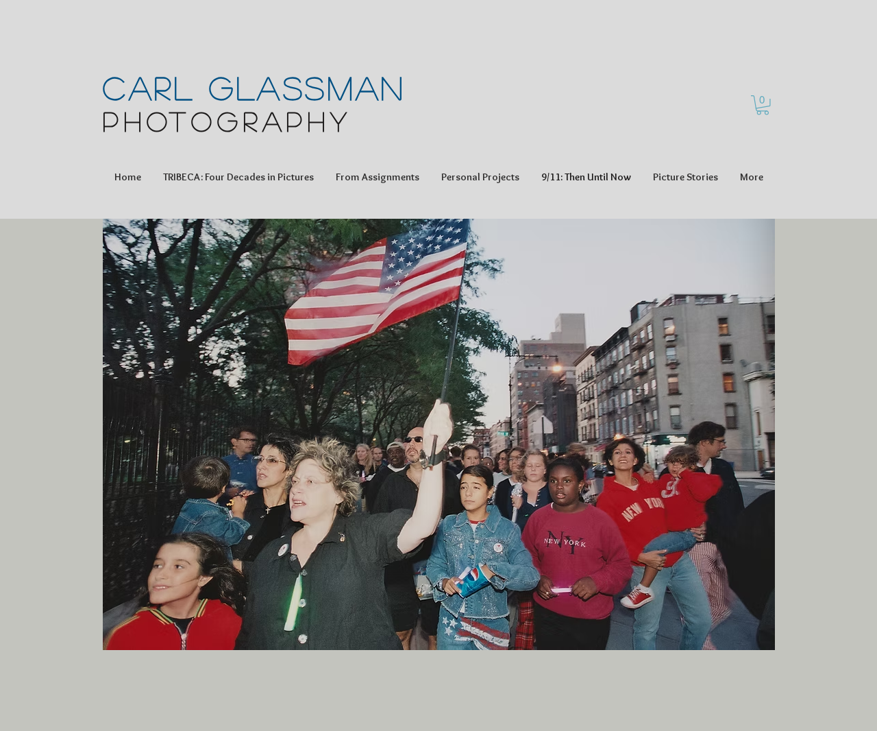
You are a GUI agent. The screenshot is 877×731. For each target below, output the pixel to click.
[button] (762, 105)
